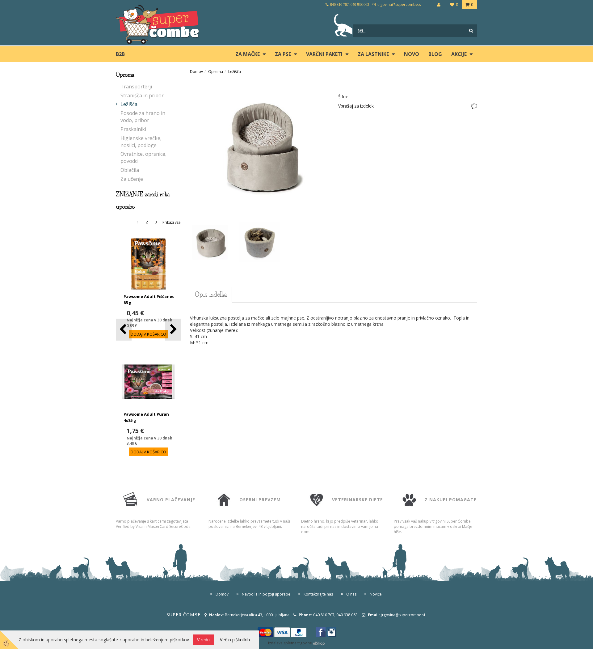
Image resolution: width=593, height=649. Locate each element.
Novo (411, 54)
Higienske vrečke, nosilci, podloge (141, 142)
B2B (120, 54)
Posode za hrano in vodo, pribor (142, 117)
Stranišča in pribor (142, 95)
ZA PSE (283, 54)
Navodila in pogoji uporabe (266, 594)
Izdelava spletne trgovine (290, 643)
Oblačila (129, 170)
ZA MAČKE (247, 54)
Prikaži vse (171, 222)
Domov (196, 71)
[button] (173, 330)
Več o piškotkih (235, 640)
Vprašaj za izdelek (356, 106)
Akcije (459, 54)
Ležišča (128, 104)
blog (435, 54)
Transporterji (136, 86)
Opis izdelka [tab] (211, 294)
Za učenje (131, 179)
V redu (203, 640)
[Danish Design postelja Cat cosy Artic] (259, 149)
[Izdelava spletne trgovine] (319, 643)
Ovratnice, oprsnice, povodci (143, 157)
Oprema (215, 71)
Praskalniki (133, 129)
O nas (351, 594)
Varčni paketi (324, 54)
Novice (376, 594)
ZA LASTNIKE (373, 54)
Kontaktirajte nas (318, 594)
